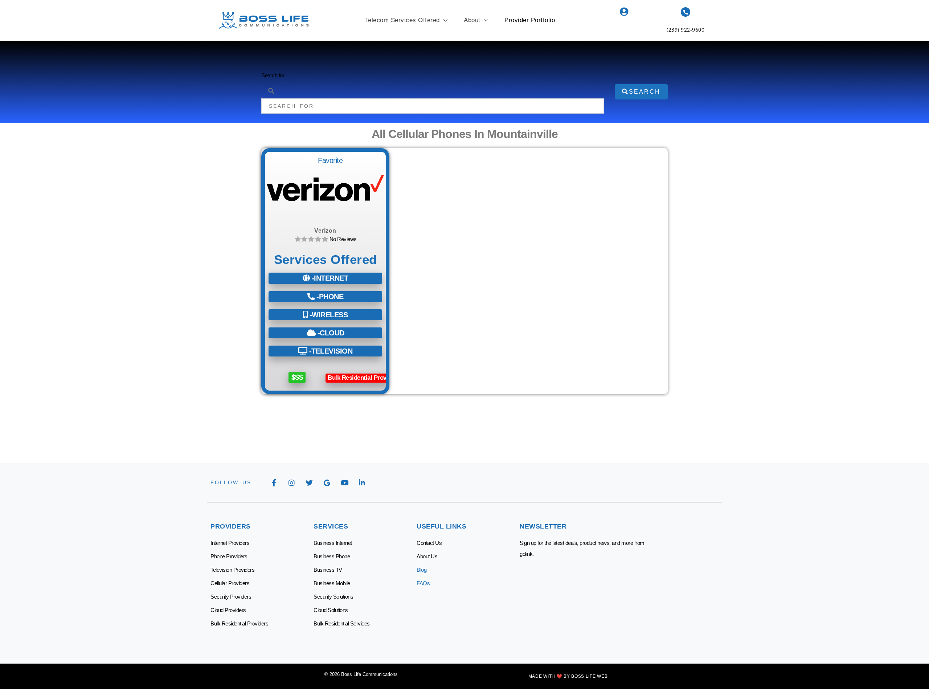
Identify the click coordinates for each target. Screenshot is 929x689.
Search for (272, 75)
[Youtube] (344, 483)
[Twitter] (309, 483)
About (472, 20)
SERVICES (331, 526)
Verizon (325, 231)
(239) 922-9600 (685, 29)
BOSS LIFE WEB (589, 676)
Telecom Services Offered (402, 20)
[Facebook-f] (274, 483)
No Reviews (343, 239)
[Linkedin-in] (362, 483)
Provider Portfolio (529, 20)
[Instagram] (292, 483)
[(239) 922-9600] (685, 12)
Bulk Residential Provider (362, 377)
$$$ (297, 377)
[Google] (327, 483)
